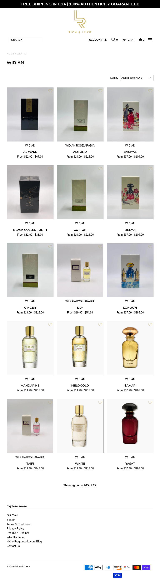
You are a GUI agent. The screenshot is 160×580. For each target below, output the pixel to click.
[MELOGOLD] (80, 348)
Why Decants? (15, 537)
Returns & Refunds (18, 533)
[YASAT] (130, 426)
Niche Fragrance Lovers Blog (24, 541)
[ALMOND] (80, 114)
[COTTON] (80, 192)
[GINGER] (30, 270)
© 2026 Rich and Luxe (17, 566)
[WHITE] (80, 426)
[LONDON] (130, 270)
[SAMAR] (130, 348)
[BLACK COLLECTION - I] (30, 192)
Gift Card (12, 515)
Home (10, 53)
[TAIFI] (30, 426)
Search (11, 519)
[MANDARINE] (30, 348)
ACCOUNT (96, 39)
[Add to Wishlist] (50, 90)
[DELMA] (130, 192)
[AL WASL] (30, 114)
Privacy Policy (15, 528)
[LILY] (80, 270)
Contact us (13, 545)
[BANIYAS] (130, 114)
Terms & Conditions (18, 524)
